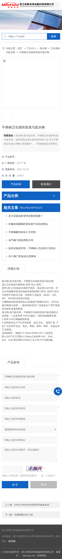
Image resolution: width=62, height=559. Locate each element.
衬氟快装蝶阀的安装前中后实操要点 (28, 224)
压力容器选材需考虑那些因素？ (25, 215)
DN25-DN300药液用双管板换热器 (31, 504)
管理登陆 (41, 555)
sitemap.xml (28, 555)
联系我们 (46, 184)
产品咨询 (16, 184)
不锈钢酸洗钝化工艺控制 (22, 232)
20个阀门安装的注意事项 (22, 256)
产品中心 (31, 48)
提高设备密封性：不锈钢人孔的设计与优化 (32, 248)
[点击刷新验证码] (34, 468)
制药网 (11, 541)
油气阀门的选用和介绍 (20, 240)
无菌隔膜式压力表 (23, 514)
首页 (20, 48)
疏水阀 (43, 48)
